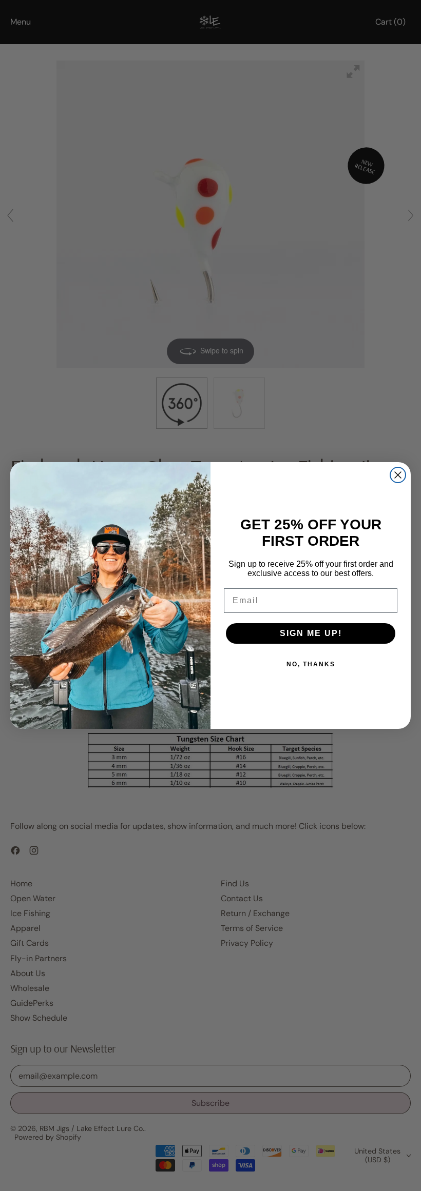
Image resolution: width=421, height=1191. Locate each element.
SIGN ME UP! (311, 633)
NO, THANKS (310, 664)
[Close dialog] (398, 475)
